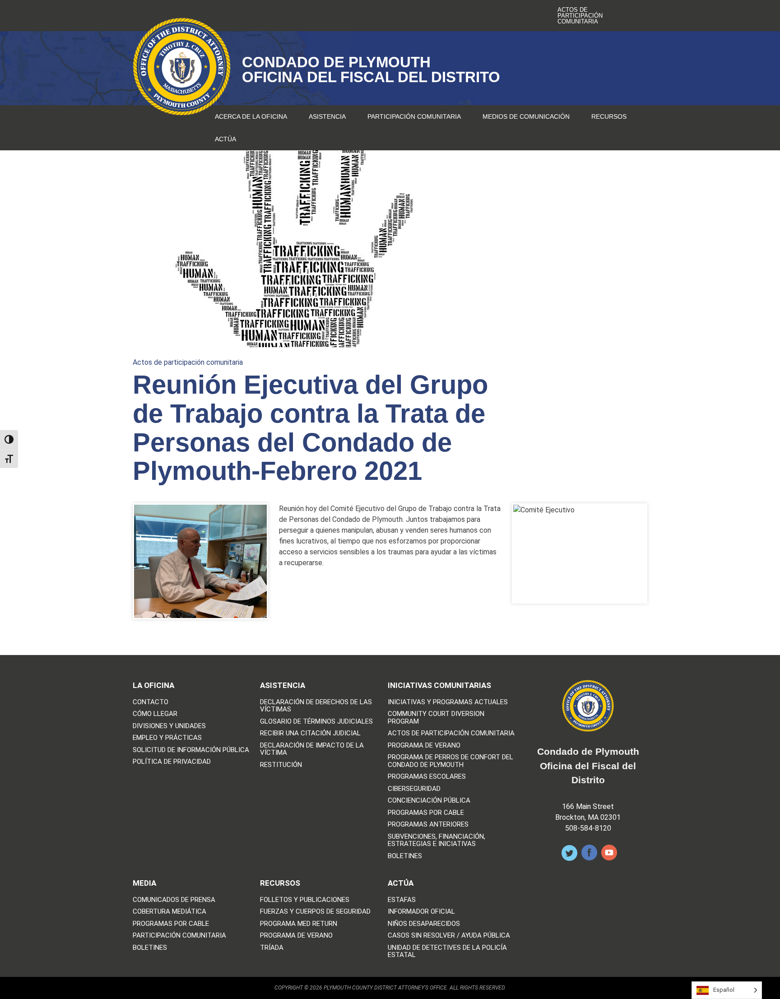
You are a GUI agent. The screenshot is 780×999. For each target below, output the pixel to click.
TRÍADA (271, 948)
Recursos (609, 116)
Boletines (405, 856)
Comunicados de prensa (174, 900)
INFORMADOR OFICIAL (421, 911)
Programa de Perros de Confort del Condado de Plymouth (450, 760)
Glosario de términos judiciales (316, 721)
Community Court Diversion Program (436, 717)
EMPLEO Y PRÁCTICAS (167, 738)
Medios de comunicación (526, 116)
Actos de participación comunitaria (580, 15)
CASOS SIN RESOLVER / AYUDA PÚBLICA (449, 935)
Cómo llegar (155, 714)
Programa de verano (424, 745)
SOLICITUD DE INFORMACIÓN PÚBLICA (191, 750)
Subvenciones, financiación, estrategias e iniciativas (436, 840)
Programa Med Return (298, 924)
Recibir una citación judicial (310, 733)
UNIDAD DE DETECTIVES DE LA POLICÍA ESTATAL (447, 951)
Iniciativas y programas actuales (448, 702)
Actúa (225, 139)
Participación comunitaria (414, 116)
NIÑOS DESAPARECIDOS (424, 924)
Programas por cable (426, 813)
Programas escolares (427, 777)
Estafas (402, 900)
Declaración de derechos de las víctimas (316, 705)
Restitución (281, 765)
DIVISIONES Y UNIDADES (169, 726)
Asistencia (327, 116)
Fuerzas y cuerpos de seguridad (315, 911)
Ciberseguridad (414, 789)
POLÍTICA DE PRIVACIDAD (172, 762)
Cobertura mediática (169, 911)
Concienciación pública (429, 800)
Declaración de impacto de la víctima (312, 749)
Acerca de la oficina (251, 116)
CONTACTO (150, 702)
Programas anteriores (428, 824)
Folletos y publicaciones (304, 900)
